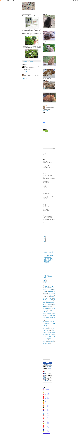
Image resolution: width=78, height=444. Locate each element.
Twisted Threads (45, 341)
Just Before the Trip (50, 313)
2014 (44, 237)
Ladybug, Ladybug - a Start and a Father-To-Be (49, 259)
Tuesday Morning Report (47, 264)
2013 (44, 238)
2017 (44, 234)
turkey (53, 340)
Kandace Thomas (46, 314)
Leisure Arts (47, 315)
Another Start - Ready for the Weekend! (48, 255)
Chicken (44, 296)
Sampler (50, 328)
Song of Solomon (52, 330)
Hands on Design (51, 308)
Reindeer (47, 327)
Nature (54, 319)
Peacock (54, 323)
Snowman (48, 330)
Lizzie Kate (48, 316)
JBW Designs (30, 61)
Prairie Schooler (46, 325)
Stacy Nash (44, 332)
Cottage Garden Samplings (49, 298)
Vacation (49, 341)
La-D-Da (51, 314)
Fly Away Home (45, 250)
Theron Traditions (50, 339)
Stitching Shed (53, 332)
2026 (44, 226)
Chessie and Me (52, 295)
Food (46, 306)
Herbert (43, 310)
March (45, 280)
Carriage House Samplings (49, 294)
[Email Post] (29, 60)
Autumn (51, 289)
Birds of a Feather (50, 292)
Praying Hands (44, 326)
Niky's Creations (50, 321)
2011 (44, 240)
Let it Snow (51, 315)
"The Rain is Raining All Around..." (48, 276)
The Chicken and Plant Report (47, 257)
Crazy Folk (50, 299)
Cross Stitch (25, 61)
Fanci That (45, 305)
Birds (45, 292)
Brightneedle (45, 293)
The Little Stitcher (47, 337)
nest (43, 321)
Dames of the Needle (52, 301)
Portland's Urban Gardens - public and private (49, 251)
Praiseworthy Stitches (52, 325)
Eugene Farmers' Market (49, 304)
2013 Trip (46, 286)
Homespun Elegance (45, 311)
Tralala (51, 340)
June (46, 312)
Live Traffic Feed (47, 362)
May (44, 278)
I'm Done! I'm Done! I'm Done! (47, 260)
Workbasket (46, 343)
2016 (44, 235)
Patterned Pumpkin (50, 323)
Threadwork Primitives (45, 340)
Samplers (53, 328)
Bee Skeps (47, 290)
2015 (44, 236)
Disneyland (53, 302)
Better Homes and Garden (50, 291)
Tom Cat (49, 340)
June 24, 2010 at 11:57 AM (27, 71)
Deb (24, 65)
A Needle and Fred (47, 287)
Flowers (44, 306)
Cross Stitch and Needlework (50, 300)
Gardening (28, 61)
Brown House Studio (50, 293)
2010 (44, 241)
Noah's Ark (54, 321)
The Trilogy (54, 338)
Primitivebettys (48, 326)
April (44, 279)
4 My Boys (50, 286)
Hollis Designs (52, 310)
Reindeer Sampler (51, 327)
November (45, 243)
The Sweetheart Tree (49, 338)
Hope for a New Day (46, 275)
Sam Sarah (46, 328)
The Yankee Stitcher (46, 339)
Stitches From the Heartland (48, 332)
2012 (44, 239)
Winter (51, 342)
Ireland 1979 (53, 311)
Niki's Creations (46, 321)
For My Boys (49, 306)
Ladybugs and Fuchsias (46, 256)
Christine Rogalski (52, 296)
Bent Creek (45, 291)
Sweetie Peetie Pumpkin (47, 334)
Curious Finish (45, 277)
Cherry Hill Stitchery (47, 295)
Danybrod (44, 302)
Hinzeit (46, 310)
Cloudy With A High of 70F (47, 261)
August (48, 289)
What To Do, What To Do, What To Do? (48, 273)
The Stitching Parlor (45, 338)
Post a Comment (25, 78)
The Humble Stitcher (50, 336)
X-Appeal (49, 343)
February (45, 281)
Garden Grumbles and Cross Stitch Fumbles (47, 366)
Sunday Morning (46, 272)
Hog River (49, 310)
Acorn (51, 287)
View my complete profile (45, 110)
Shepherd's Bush (50, 329)
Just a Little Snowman (50, 312)
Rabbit (32, 61)
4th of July (53, 286)
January (45, 282)
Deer (46, 302)
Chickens (47, 296)
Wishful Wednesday (46, 263)
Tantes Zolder (52, 334)
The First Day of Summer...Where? (48, 258)
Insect (49, 311)
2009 (44, 283)
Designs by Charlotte (49, 302)
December (45, 242)
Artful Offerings (44, 289)
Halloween (46, 308)
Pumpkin (53, 326)
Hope (44, 274)
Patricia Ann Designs (46, 323)
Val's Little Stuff (52, 341)
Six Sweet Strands (46, 249)
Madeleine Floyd (45, 317)
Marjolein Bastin (51, 317)
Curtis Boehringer (47, 301)
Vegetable (44, 342)
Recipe (43, 327)
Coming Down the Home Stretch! (47, 262)
